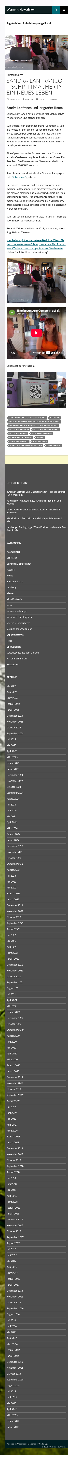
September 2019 (15, 1095)
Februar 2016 (13, 1350)
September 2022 (15, 923)
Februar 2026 (13, 704)
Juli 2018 (11, 1178)
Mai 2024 (11, 817)
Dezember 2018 (15, 1148)
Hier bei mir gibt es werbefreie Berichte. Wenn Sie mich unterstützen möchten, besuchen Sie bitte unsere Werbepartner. (36, 244)
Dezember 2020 (15, 1018)
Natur (10, 605)
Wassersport (13, 665)
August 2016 (13, 1314)
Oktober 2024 (14, 787)
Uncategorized (15, 75)
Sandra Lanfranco (18, 441)
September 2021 (15, 983)
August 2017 (13, 1243)
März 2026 (12, 698)
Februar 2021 (13, 1012)
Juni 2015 (12, 1397)
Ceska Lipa (43, 1444)
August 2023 (13, 870)
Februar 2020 (13, 1065)
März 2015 (12, 1415)
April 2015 (12, 1409)
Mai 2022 (11, 941)
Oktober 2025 (14, 728)
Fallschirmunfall (18, 434)
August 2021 (13, 988)
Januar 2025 (13, 769)
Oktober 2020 (14, 1024)
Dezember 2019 (15, 1077)
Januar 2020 (13, 1071)
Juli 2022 (11, 935)
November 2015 (15, 1368)
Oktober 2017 (14, 1231)
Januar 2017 (13, 1285)
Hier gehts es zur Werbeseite (46, 248)
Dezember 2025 (15, 716)
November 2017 (15, 1226)
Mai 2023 (11, 882)
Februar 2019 (13, 1137)
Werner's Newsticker (21, 9)
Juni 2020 (12, 1042)
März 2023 (12, 888)
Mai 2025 (11, 745)
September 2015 (15, 1380)
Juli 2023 (11, 876)
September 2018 (15, 1166)
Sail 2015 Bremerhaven (18, 623)
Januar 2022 (13, 959)
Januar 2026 (13, 710)
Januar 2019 (13, 1143)
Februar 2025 (13, 763)
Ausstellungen (14, 552)
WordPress (22, 1444)
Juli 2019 (11, 1107)
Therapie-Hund (54, 445)
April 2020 (12, 1054)
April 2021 (12, 1000)
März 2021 (12, 1006)
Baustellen (12, 558)
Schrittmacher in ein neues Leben (25, 445)
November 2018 (15, 1154)
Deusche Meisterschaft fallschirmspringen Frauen (34, 422)
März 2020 (12, 1060)
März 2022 (12, 953)
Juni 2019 (12, 1113)
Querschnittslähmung (20, 437)
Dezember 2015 (15, 1362)
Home (10, 576)
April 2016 (12, 1338)
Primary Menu (64, 10)
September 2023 (15, 864)
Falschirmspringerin (42, 434)
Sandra (40, 437)
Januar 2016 (13, 1356)
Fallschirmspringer (19, 430)
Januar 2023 (13, 900)
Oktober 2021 (14, 977)
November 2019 (15, 1083)
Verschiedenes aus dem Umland (23, 653)
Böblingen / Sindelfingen (19, 564)
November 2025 (15, 722)
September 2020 (15, 1030)
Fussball (10, 570)
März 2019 (12, 1131)
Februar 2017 (13, 1279)
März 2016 (12, 1344)
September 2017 (15, 1237)
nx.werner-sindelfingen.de (19, 617)
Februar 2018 (13, 1208)
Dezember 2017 (15, 1220)
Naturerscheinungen (17, 611)
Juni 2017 (12, 1255)
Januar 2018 (13, 1214)
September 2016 (15, 1309)
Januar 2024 (13, 840)
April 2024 (12, 822)
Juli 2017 (11, 1249)
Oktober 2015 (14, 1374)
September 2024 (15, 793)
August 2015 (13, 1386)
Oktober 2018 (14, 1160)
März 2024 (12, 828)
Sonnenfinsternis (15, 635)
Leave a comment (48, 99)
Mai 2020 (11, 1048)
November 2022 (15, 911)
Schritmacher (40, 441)
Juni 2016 (12, 1326)
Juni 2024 (12, 811)
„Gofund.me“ (18, 177)
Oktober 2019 (14, 1089)
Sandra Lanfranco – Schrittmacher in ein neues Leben (35, 86)
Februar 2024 (13, 834)
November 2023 (15, 852)
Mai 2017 (11, 1261)
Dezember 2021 (15, 965)
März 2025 (12, 757)
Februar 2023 (13, 894)
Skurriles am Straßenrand (19, 629)
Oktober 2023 (14, 858)
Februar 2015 (13, 1421)
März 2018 (12, 1202)
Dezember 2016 (15, 1291)
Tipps (9, 641)
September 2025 (15, 734)
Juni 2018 (12, 1184)
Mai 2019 (11, 1119)
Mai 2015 (11, 1403)
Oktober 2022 (14, 917)
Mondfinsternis (14, 599)
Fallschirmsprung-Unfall (46, 430)
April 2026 (12, 692)
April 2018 (12, 1196)
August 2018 (13, 1172)
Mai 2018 (11, 1190)
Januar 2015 (13, 1427)
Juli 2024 (11, 805)
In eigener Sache (15, 582)
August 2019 (13, 1101)
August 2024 (13, 799)
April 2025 (12, 751)
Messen (10, 593)
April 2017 (12, 1267)
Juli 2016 (11, 1320)
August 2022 (13, 929)
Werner (29, 99)
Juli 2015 (11, 1392)
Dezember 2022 (15, 905)
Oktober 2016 (14, 1303)
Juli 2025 (11, 739)
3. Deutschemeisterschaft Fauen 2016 (27, 418)
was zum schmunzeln (17, 659)
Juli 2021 (11, 994)
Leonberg (11, 587)
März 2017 (12, 1273)
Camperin (54, 418)
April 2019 (12, 1125)
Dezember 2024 (15, 775)
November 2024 (15, 781)
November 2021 (15, 971)
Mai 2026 (11, 686)
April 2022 (12, 947)
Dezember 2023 (15, 846)
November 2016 (15, 1297)
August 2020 (13, 1036)
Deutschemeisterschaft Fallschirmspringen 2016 (33, 426)
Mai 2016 (11, 1332)
